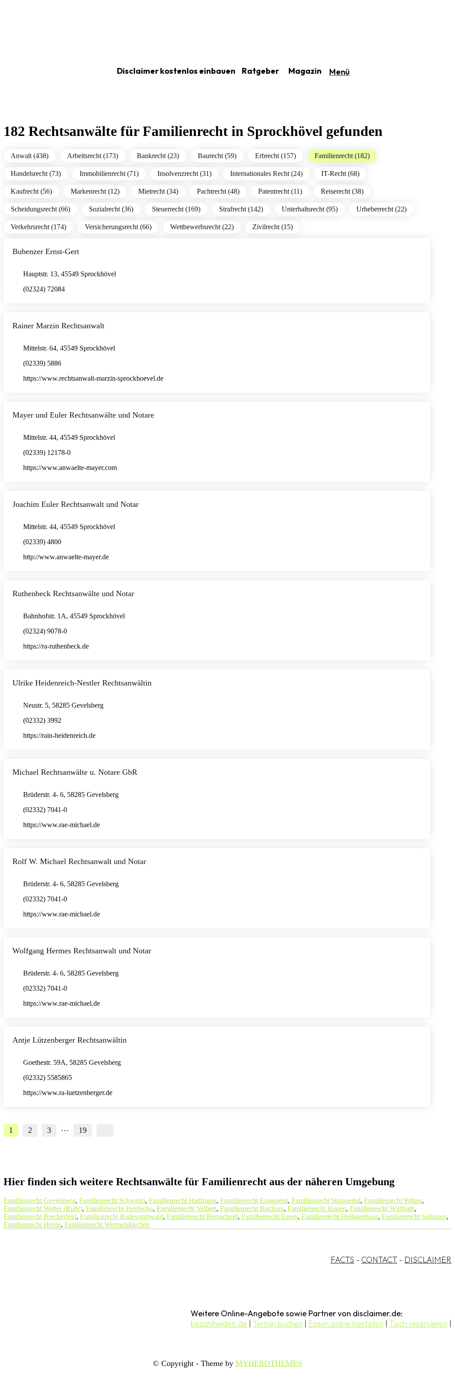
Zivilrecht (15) (272, 227)
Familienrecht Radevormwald (121, 1216)
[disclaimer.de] (48, 71)
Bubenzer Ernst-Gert (45, 251)
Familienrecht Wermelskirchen (107, 1224)
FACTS (342, 1260)
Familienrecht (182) (342, 155)
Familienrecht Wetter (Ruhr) (43, 1208)
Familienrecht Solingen (414, 1216)
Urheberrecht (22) (381, 209)
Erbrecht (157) (275, 155)
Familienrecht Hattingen (182, 1200)
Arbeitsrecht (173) (92, 155)
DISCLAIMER (427, 1260)
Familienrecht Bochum (252, 1208)
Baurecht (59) (217, 155)
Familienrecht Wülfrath (382, 1208)
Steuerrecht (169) (176, 209)
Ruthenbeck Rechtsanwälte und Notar (73, 593)
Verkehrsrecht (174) (38, 227)
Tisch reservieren (418, 1323)
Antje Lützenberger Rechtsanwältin (69, 1040)
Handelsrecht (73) (36, 173)
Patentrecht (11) (280, 191)
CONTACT (379, 1260)
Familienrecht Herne (32, 1224)
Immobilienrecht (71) (109, 173)
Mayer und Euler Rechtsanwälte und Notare (83, 414)
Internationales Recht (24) (266, 173)
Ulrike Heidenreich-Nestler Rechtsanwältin (82, 682)
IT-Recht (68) (340, 173)
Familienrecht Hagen (316, 1208)
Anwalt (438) (29, 155)
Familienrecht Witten (393, 1200)
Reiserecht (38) (342, 191)
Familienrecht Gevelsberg (40, 1200)
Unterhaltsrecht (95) (310, 209)
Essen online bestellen (345, 1323)
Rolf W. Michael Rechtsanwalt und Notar (79, 861)
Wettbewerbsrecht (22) (202, 227)
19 (83, 1130)
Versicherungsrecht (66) (118, 227)
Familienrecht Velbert (186, 1208)
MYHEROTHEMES (268, 1363)
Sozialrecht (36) (111, 209)
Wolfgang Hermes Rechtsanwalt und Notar (81, 950)
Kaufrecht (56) (31, 191)
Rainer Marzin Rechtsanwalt (58, 325)
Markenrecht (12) (95, 191)
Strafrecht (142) (241, 209)
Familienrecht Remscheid (202, 1216)
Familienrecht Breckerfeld (40, 1216)
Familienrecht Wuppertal (325, 1200)
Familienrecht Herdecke (119, 1208)
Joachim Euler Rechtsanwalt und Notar (75, 504)
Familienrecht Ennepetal (254, 1200)
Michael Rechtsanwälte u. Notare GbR (74, 772)
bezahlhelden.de (219, 1323)
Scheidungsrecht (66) (40, 209)
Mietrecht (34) (158, 191)
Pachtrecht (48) (218, 191)
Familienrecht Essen (269, 1216)
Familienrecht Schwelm (112, 1200)
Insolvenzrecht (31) (184, 173)
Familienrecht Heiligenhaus (339, 1216)
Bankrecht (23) (158, 155)
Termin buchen (278, 1323)
